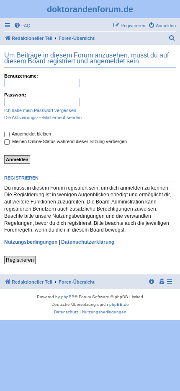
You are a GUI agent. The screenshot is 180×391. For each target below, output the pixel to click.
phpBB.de (119, 304)
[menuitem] (22, 26)
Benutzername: (21, 75)
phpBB (68, 297)
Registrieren (20, 260)
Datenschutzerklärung (87, 242)
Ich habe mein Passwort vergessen (40, 110)
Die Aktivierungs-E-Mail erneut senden (43, 117)
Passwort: (15, 94)
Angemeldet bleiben (31, 133)
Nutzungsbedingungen (30, 242)
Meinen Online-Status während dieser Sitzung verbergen (69, 141)
